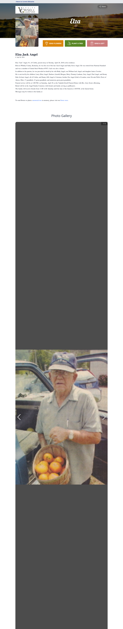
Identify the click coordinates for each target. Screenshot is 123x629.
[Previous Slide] (19, 417)
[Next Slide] (104, 417)
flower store (64, 100)
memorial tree (37, 100)
